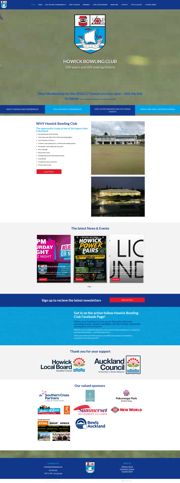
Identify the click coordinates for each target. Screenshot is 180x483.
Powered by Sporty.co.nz (53, 481)
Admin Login (128, 481)
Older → (90, 286)
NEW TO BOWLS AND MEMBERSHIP (22, 109)
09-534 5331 (53, 470)
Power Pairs (79, 268)
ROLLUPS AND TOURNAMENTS (68, 109)
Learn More (49, 172)
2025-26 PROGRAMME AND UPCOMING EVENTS (113, 110)
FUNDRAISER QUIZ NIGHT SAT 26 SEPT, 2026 (52, 268)
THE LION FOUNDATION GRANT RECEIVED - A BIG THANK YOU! (124, 268)
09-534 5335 (58, 473)
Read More (43, 279)
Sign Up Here (127, 300)
